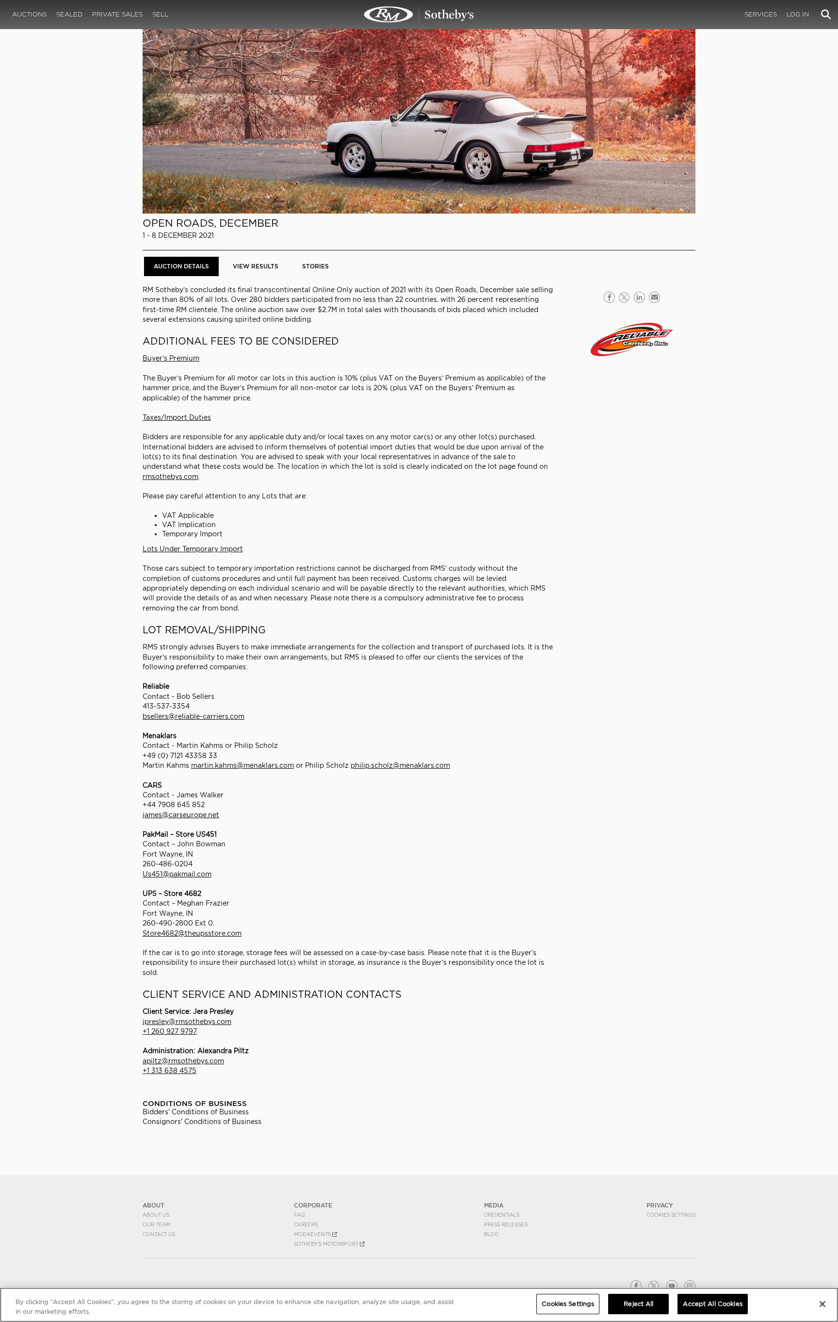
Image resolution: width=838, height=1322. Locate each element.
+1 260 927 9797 (170, 1031)
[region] (419, 1305)
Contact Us (159, 1234)
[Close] (822, 1304)
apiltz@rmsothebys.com (183, 1061)
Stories (315, 266)
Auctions (29, 14)
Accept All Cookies (712, 1303)
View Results (255, 266)
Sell (160, 14)
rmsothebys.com (170, 476)
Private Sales (117, 14)
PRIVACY (659, 1205)
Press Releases (506, 1224)
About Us (156, 1215)
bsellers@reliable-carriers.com (193, 716)
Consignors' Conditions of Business (202, 1121)
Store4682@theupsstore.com (192, 933)
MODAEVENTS (313, 1234)
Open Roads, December (210, 223)
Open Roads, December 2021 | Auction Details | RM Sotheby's (419, 14)
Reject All (638, 1303)
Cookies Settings (670, 1215)
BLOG (491, 1234)
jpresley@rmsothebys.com (187, 1021)
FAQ (299, 1215)
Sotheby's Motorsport (327, 1244)
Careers (306, 1224)
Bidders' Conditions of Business (196, 1112)
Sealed (69, 14)
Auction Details (181, 266)
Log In (798, 14)
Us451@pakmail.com (177, 874)
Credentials (501, 1215)
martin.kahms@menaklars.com (242, 765)
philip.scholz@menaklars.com (400, 765)
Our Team (156, 1224)
